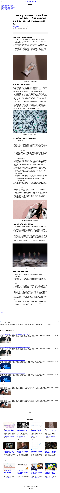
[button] (8, 6)
